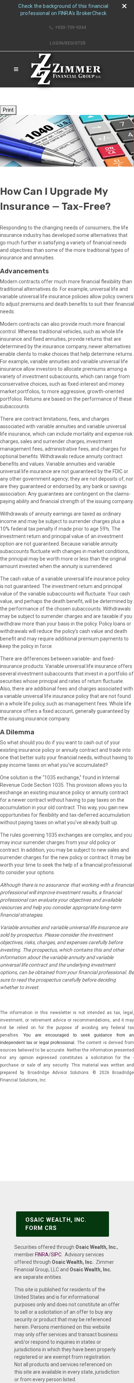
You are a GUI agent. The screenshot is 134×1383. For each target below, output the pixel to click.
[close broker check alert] (124, 6)
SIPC (56, 1254)
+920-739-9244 (70, 27)
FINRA (42, 1254)
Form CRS (55, 1223)
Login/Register (68, 43)
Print (8, 110)
